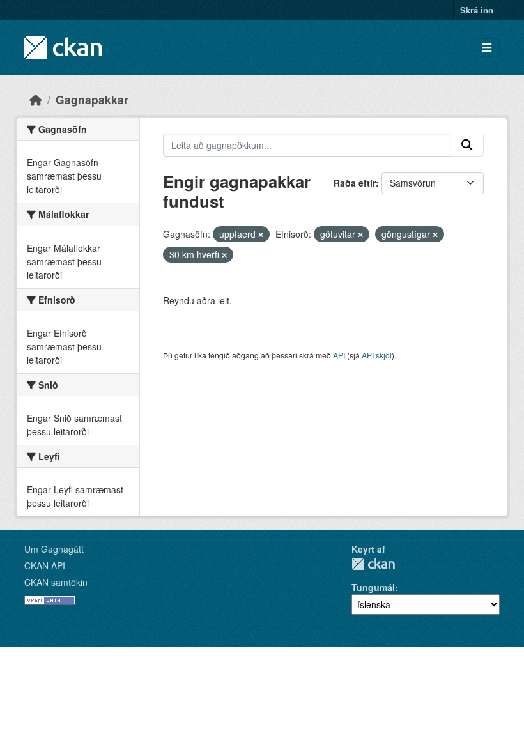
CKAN (373, 564)
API (339, 355)
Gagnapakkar (92, 99)
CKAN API (44, 565)
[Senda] (467, 145)
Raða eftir (355, 182)
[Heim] (35, 99)
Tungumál (373, 587)
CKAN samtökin (56, 582)
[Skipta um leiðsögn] (487, 47)
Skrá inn (476, 10)
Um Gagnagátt (54, 548)
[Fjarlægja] (260, 234)
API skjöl (377, 355)
